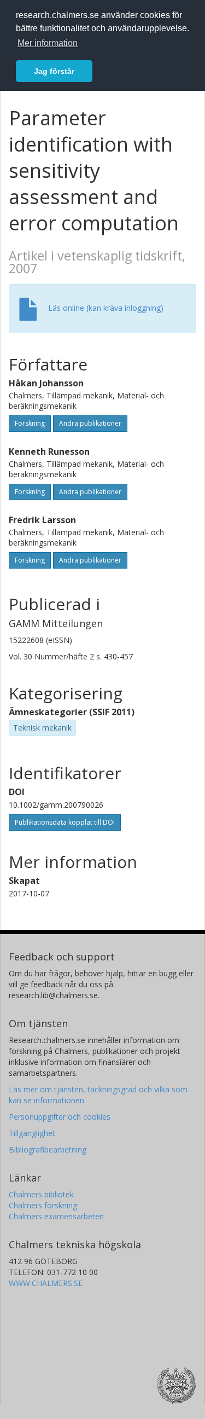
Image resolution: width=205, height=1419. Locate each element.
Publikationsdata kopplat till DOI (65, 822)
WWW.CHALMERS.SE (46, 1283)
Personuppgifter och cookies (59, 1116)
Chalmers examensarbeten (56, 1216)
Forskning (30, 423)
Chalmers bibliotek (41, 1194)
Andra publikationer (90, 423)
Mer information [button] (47, 43)
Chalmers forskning (43, 1205)
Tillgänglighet (32, 1133)
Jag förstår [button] (54, 71)
